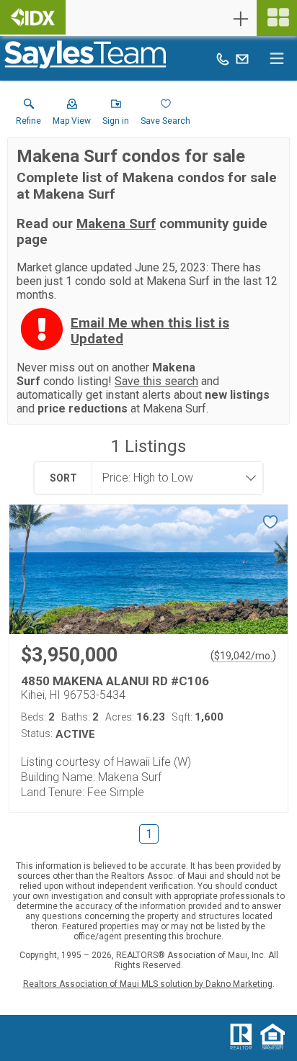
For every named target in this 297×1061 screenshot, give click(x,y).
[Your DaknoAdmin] (33, 17)
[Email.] (242, 58)
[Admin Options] (240, 18)
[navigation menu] (277, 18)
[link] (28, 115)
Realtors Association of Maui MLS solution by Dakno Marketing (147, 984)
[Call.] (222, 58)
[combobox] (173, 478)
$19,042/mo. (243, 656)
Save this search (156, 381)
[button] (71, 115)
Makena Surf (116, 224)
